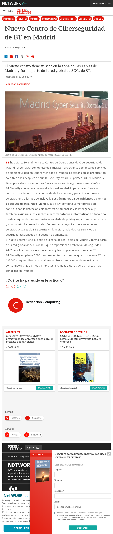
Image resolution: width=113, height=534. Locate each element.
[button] (8, 11)
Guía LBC (98, 18)
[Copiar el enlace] (27, 56)
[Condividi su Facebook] (16, 56)
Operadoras (8, 18)
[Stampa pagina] (32, 56)
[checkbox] (55, 513)
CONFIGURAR (21, 528)
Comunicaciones (68, 18)
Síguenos (31, 447)
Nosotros (12, 456)
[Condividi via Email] (11, 56)
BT (7, 162)
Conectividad (85, 18)
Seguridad (22, 18)
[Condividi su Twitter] (22, 56)
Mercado (34, 18)
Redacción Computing (17, 84)
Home (8, 47)
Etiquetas (24, 456)
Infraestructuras (49, 18)
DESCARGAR (44, 388)
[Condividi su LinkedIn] (6, 56)
